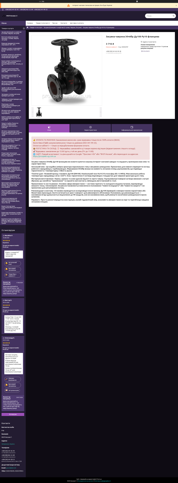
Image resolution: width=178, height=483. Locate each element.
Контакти (64, 23)
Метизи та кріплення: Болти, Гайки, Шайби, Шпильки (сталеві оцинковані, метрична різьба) (12, 193)
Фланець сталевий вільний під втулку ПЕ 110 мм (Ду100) (12, 328)
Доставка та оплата (77, 23)
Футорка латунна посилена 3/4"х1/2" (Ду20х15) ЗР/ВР (11, 356)
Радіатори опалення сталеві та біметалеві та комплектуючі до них (12, 214)
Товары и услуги (8, 28)
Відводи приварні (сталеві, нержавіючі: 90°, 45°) (11, 44)
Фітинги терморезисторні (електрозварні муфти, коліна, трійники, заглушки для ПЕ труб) (12, 133)
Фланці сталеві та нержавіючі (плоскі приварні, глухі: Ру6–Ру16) (12, 49)
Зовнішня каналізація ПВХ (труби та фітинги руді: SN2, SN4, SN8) (11, 70)
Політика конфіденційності (102, 481)
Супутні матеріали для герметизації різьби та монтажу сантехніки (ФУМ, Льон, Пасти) (11, 201)
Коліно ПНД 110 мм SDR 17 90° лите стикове (13, 318)
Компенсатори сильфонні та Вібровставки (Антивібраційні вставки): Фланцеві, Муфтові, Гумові (11, 221)
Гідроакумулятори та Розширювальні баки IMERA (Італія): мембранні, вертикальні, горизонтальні (11, 161)
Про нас (55, 23)
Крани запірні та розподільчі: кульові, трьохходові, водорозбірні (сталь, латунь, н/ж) (12, 63)
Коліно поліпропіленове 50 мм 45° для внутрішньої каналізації (13, 370)
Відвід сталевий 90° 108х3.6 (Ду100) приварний (12, 254)
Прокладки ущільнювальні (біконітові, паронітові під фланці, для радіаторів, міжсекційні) (11, 185)
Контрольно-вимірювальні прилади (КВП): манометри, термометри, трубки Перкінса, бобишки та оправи (12, 169)
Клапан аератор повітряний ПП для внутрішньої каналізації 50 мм (13, 363)
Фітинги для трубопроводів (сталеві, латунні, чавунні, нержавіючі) (11, 112)
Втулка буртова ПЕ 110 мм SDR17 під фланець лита (13, 322)
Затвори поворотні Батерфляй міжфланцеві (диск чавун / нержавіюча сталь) (12, 140)
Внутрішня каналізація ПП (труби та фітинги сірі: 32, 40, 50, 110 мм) (11, 76)
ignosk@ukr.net (11, 468)
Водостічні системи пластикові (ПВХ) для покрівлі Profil (12, 207)
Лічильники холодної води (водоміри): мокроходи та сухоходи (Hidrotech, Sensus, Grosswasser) (11, 177)
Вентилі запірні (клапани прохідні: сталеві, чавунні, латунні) (10, 38)
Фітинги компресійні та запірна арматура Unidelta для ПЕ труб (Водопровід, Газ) (12, 83)
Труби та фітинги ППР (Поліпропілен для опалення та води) (11, 89)
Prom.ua (99, 479)
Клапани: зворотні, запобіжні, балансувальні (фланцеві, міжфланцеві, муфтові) (11, 56)
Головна (30, 23)
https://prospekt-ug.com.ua (44, 156)
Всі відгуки (13, 414)
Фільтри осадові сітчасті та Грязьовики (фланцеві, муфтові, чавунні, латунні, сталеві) (11, 147)
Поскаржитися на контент (86, 481)
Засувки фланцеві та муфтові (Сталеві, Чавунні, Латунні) (62, 27)
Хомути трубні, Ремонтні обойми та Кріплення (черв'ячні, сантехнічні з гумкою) (10, 125)
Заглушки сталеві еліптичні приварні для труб (11, 95)
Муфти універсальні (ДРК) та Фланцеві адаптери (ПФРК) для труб (11, 118)
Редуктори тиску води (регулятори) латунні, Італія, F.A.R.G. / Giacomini (11, 154)
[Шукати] (173, 16)
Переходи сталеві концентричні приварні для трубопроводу (11, 105)
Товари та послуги (42, 23)
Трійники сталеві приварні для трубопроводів (12, 99)
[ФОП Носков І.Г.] (3, 16)
